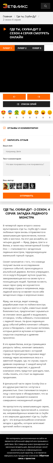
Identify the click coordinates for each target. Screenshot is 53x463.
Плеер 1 (7, 48)
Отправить (26, 195)
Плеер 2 (22, 48)
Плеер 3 (36, 48)
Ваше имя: (8, 145)
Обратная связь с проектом (33, 457)
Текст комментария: (12, 158)
